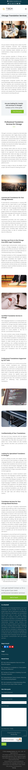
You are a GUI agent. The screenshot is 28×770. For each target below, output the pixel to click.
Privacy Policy (4, 654)
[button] (26, 9)
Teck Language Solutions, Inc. (11, 751)
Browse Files (14, 734)
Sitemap (14, 767)
